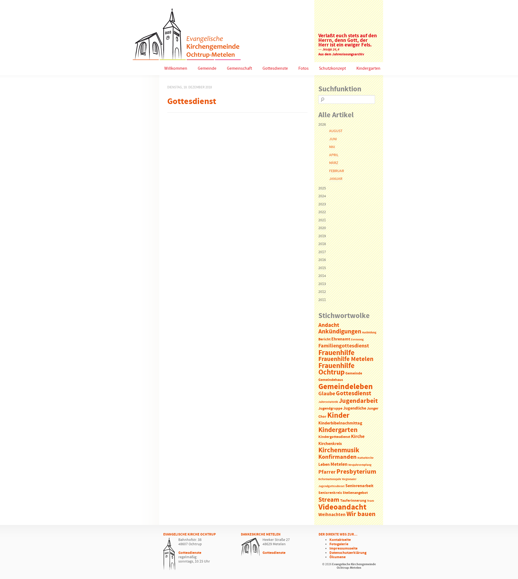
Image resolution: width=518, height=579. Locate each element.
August (335, 131)
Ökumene (337, 557)
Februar (336, 171)
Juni (333, 139)
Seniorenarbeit (359, 486)
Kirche (357, 436)
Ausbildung (369, 332)
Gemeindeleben (345, 387)
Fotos (303, 68)
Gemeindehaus (330, 380)
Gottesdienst (353, 393)
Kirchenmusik (338, 450)
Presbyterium (356, 471)
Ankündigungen (339, 331)
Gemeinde (207, 68)
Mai (332, 147)
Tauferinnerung (353, 501)
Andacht (328, 325)
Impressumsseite (343, 548)
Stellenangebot (355, 493)
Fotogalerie (338, 544)
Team (370, 501)
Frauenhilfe (336, 353)
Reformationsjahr (329, 479)
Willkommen (175, 68)
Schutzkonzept (332, 68)
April (334, 155)
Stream (328, 499)
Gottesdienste (275, 68)
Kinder (338, 415)
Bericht (324, 339)
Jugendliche (354, 408)
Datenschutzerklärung (347, 553)
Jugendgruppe (330, 409)
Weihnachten (332, 514)
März (333, 163)
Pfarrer (327, 472)
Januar (335, 179)
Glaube (326, 394)
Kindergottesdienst (334, 437)
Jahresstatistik (328, 402)
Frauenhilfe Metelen (345, 359)
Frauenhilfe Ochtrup (336, 369)
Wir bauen (361, 514)
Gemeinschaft (239, 68)
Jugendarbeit (358, 400)
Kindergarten (368, 68)
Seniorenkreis (330, 493)
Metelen (338, 464)
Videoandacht (342, 507)
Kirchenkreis (330, 443)
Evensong (357, 339)
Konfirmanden (337, 457)
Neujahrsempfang (360, 465)
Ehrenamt (340, 339)
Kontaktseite (340, 540)
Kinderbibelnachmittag (340, 423)
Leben (324, 464)
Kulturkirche (365, 458)
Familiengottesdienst (343, 346)
